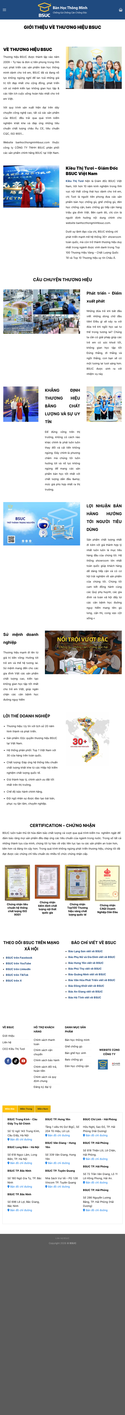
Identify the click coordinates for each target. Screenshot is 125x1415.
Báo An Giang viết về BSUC (85, 991)
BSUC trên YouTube (18, 963)
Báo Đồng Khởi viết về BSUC (86, 985)
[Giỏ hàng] (121, 9)
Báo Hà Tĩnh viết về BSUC (84, 997)
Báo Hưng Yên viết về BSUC (86, 963)
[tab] (9, 1109)
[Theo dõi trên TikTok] (15, 1061)
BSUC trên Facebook (19, 957)
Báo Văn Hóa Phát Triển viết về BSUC (91, 980)
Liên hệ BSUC (62, 1238)
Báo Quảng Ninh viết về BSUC (87, 974)
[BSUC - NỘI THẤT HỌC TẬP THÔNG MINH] (62, 9)
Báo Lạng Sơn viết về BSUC (85, 951)
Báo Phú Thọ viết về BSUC (85, 968)
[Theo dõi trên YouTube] (23, 1061)
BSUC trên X (14, 980)
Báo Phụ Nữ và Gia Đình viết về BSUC (91, 957)
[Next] (116, 895)
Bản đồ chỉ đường (20, 1139)
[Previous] (9, 895)
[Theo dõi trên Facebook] (8, 1061)
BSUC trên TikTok (17, 974)
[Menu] (4, 10)
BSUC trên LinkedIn (18, 969)
